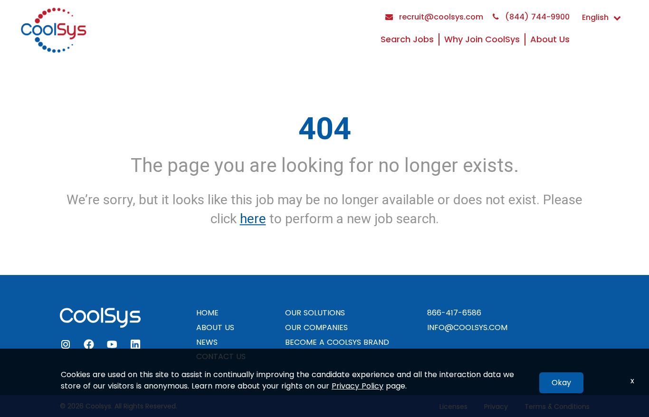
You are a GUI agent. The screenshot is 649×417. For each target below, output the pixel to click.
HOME (207, 312)
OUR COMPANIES (316, 327)
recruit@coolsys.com (440, 16)
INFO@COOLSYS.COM (467, 327)
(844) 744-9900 (536, 16)
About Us (550, 39)
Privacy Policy (357, 385)
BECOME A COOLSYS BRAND (337, 342)
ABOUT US (215, 327)
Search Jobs (407, 39)
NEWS (207, 342)
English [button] (595, 17)
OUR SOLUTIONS (315, 312)
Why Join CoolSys (482, 39)
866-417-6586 (454, 312)
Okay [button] (561, 382)
